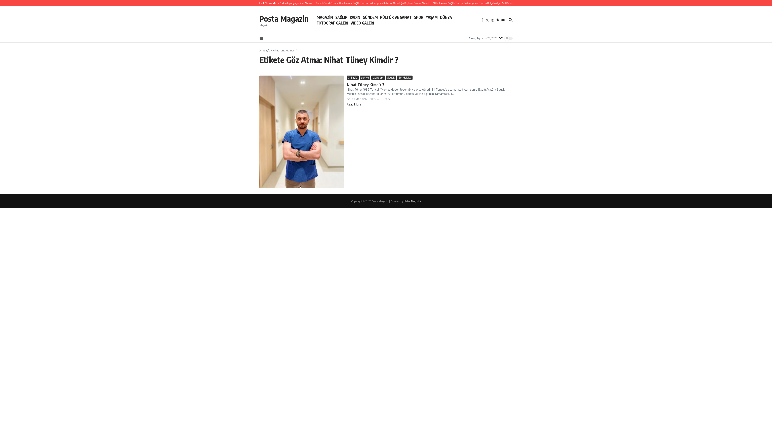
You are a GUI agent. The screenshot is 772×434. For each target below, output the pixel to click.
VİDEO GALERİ (362, 22)
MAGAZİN (325, 17)
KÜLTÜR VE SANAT (396, 17)
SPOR (418, 17)
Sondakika (404, 77)
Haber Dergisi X (412, 201)
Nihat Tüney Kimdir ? (365, 84)
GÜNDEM (370, 17)
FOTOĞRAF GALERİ (332, 22)
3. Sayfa (352, 77)
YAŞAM (432, 17)
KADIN (355, 17)
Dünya (365, 77)
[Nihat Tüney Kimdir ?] (301, 132)
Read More (354, 104)
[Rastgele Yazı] (501, 38)
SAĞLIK (341, 17)
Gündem (378, 77)
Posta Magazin (284, 18)
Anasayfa (264, 50)
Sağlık (391, 77)
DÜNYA (446, 17)
